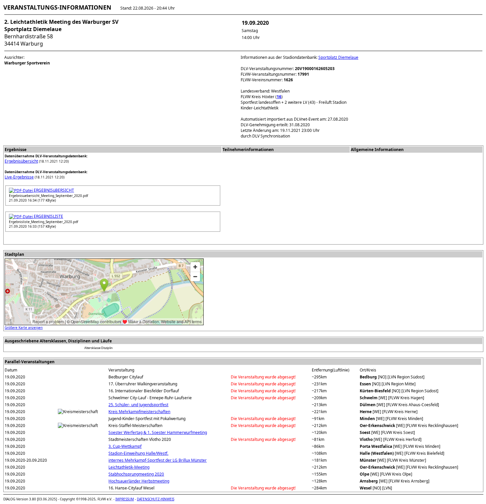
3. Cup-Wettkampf (125, 446)
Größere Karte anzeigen (24, 327)
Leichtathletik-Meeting (128, 467)
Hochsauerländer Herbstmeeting (138, 481)
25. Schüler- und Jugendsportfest (138, 404)
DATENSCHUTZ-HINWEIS (155, 499)
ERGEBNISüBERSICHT (53, 190)
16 (279, 96)
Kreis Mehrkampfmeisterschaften (139, 411)
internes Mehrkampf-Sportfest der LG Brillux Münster (157, 460)
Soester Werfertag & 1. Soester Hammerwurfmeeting (157, 432)
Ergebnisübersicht (21, 161)
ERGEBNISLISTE (48, 216)
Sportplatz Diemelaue (338, 57)
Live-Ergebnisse (19, 177)
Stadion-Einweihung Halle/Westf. (138, 453)
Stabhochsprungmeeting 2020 (136, 474)
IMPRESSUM (124, 499)
